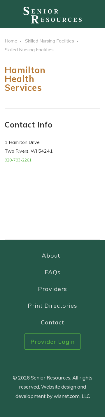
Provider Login (52, 341)
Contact (52, 322)
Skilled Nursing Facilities (49, 41)
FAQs (53, 272)
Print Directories (52, 305)
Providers (52, 288)
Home (11, 41)
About (51, 255)
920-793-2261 (18, 160)
